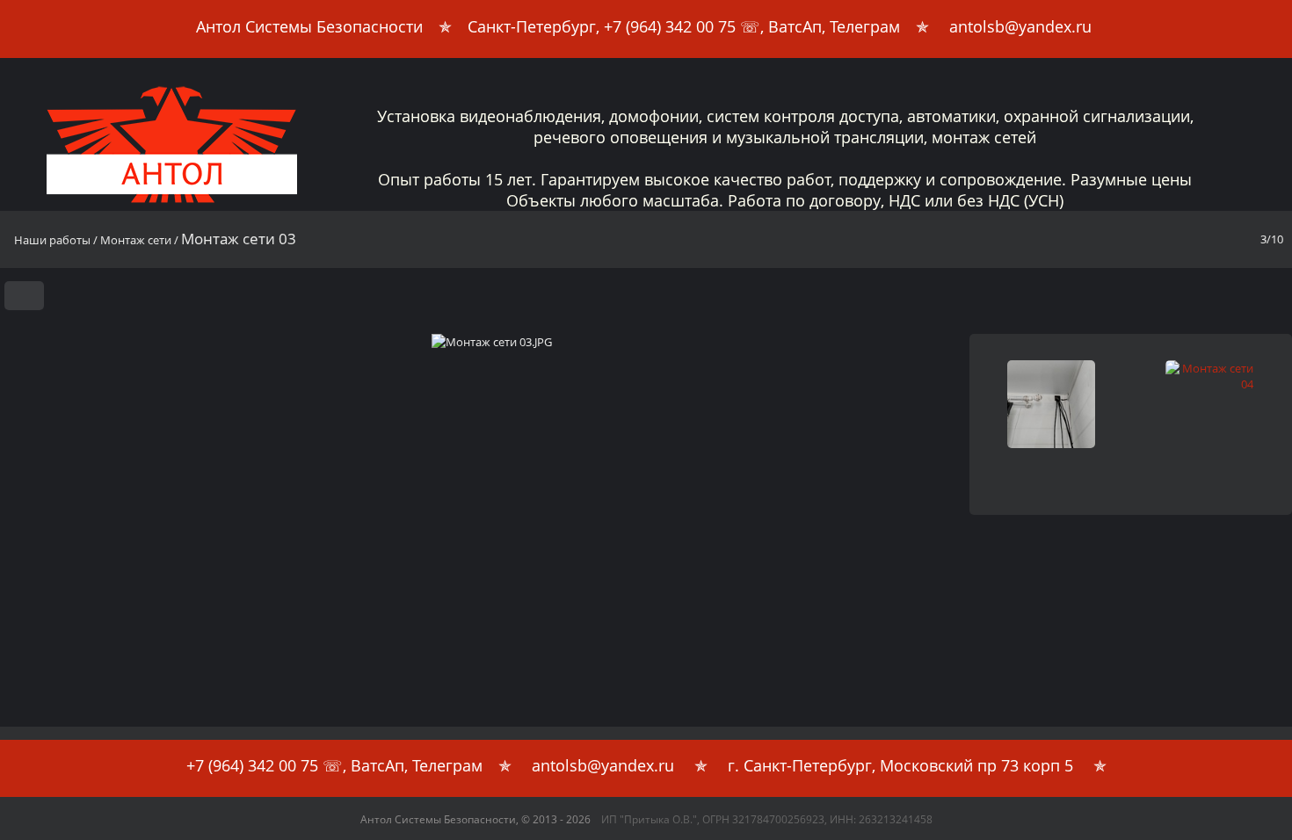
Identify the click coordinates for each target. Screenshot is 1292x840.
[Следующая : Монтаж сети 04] (1272, 291)
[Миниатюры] (1210, 291)
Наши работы (52, 240)
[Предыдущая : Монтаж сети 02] (1241, 291)
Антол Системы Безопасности (309, 26)
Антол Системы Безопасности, (475, 819)
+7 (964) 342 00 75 (670, 26)
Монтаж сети (135, 240)
